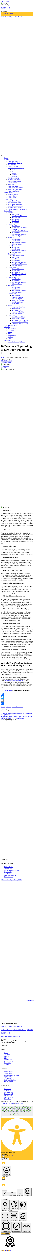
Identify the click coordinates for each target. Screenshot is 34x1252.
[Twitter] (17, 697)
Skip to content (5, 1)
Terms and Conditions (7, 1103)
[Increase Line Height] (3, 1178)
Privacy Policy (19, 1103)
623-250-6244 (8, 690)
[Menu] (1, 155)
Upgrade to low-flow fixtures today (15, 680)
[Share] (17, 703)
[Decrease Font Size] (3, 1163)
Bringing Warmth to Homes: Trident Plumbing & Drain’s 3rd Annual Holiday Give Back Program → (17, 717)
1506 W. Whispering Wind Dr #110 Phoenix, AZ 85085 (17, 1030)
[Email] (17, 700)
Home (2, 357)
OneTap (10, 1155)
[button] (30, 1000)
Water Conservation (17, 707)
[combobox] (17, 1111)
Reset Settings (5, 1233)
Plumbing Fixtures (6, 707)
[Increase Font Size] (3, 1156)
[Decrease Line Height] (3, 1185)
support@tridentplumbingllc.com (10, 1036)
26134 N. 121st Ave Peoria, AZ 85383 (12, 1027)
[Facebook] (17, 694)
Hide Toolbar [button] (4, 1159)
